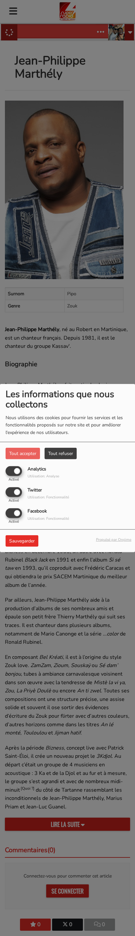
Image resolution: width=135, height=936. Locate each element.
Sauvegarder (22, 541)
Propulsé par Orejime (113, 539)
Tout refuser (60, 453)
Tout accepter (22, 453)
